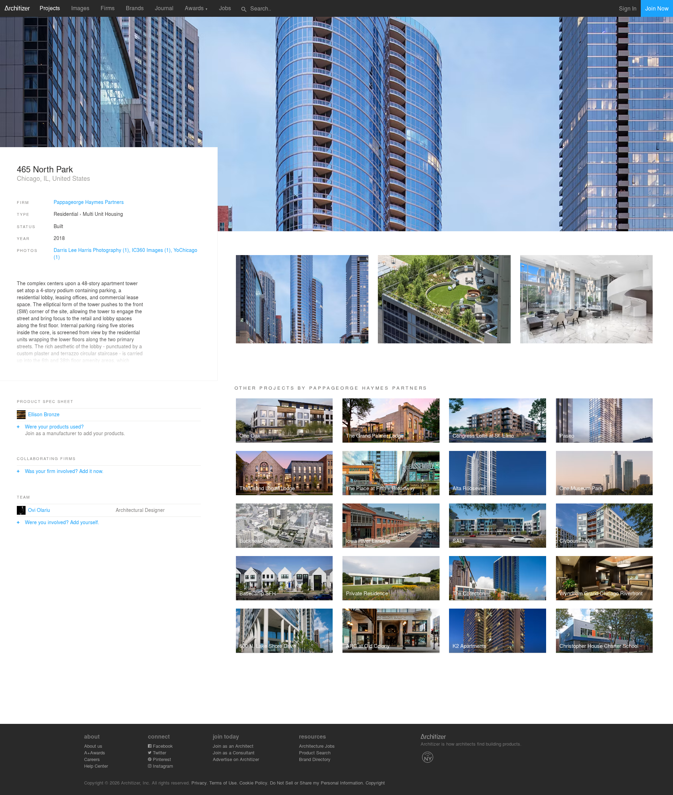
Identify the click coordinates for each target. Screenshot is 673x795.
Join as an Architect (233, 745)
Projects (50, 8)
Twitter (158, 752)
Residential (66, 213)
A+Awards (94, 752)
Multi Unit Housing (103, 213)
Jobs (225, 8)
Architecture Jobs (317, 745)
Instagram (162, 765)
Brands (135, 8)
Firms (108, 8)
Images (80, 8)
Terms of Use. (223, 782)
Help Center (96, 765)
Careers (92, 759)
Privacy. (199, 782)
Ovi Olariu (39, 509)
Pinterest (161, 759)
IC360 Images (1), (153, 249)
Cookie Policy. (253, 782)
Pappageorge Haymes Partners (89, 201)
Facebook (162, 745)
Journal (164, 8)
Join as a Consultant (233, 752)
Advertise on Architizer (236, 759)
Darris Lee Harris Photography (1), (93, 249)
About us (93, 745)
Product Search (315, 752)
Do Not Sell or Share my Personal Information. (317, 782)
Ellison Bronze (44, 414)
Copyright (375, 782)
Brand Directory (315, 759)
